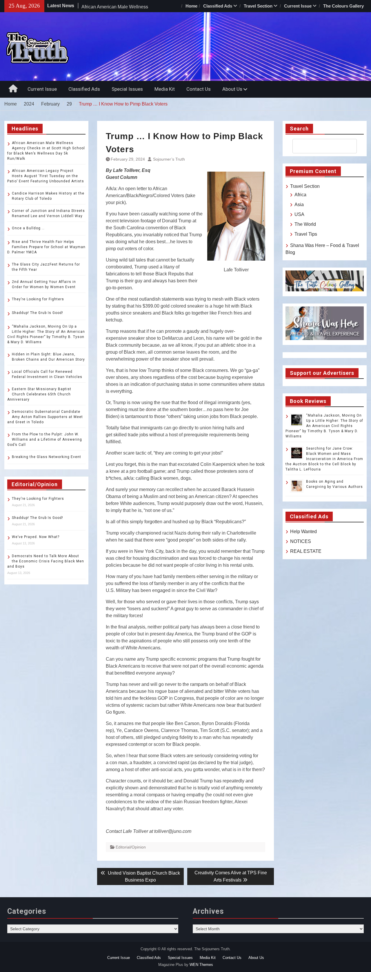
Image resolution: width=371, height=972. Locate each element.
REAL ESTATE (305, 551)
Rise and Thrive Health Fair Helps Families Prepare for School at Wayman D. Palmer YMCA (46, 247)
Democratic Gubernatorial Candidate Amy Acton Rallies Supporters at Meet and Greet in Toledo (45, 417)
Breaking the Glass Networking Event (46, 457)
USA (299, 214)
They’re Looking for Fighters (38, 299)
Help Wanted (303, 531)
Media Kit (164, 89)
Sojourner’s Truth (169, 159)
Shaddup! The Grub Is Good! (37, 313)
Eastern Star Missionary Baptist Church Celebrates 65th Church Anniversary (39, 394)
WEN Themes (201, 964)
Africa (300, 194)
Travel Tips (305, 234)
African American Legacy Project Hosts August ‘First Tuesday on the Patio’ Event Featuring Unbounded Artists (45, 176)
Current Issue (298, 5)
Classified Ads (217, 5)
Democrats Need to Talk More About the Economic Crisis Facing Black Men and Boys (45, 561)
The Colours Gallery (343, 5)
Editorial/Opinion (131, 847)
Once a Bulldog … (28, 228)
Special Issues (127, 89)
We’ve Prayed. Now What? (35, 537)
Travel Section (258, 5)
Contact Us (198, 89)
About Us (232, 89)
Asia (299, 204)
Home (191, 5)
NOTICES (300, 541)
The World (305, 224)
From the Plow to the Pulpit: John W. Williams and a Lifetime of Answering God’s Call (44, 439)
